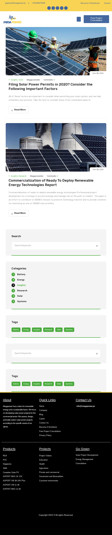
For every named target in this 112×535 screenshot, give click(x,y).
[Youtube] (66, 8)
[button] (79, 19)
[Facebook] (49, 8)
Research (22, 176)
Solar (21, 80)
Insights (14, 80)
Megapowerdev (33, 80)
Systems (69, 330)
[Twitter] (53, 8)
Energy (26, 330)
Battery (16, 330)
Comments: (49, 80)
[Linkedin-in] (57, 8)
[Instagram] (61, 8)
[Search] (96, 246)
